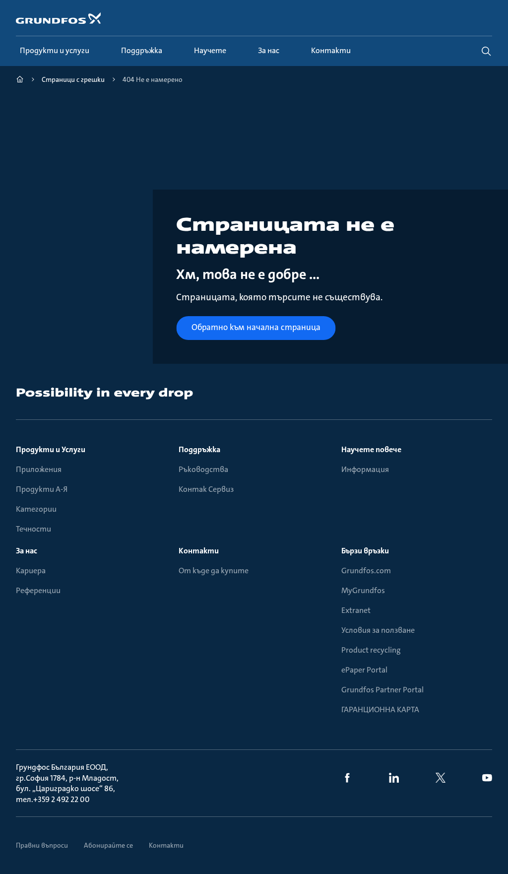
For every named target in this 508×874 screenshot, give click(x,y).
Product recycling (371, 650)
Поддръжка (199, 449)
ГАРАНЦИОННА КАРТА (380, 709)
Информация (365, 469)
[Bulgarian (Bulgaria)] (20, 80)
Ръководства (203, 469)
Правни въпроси (42, 845)
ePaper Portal (364, 670)
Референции (38, 590)
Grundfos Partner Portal (382, 689)
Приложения (39, 469)
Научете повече (371, 449)
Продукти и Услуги (50, 449)
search (486, 51)
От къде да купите (214, 570)
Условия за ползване (378, 630)
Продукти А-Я (41, 489)
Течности (33, 529)
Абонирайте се (108, 845)
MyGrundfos (363, 590)
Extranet (356, 610)
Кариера (31, 570)
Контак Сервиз (206, 489)
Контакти (199, 550)
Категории (36, 509)
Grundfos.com (366, 570)
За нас (26, 550)
